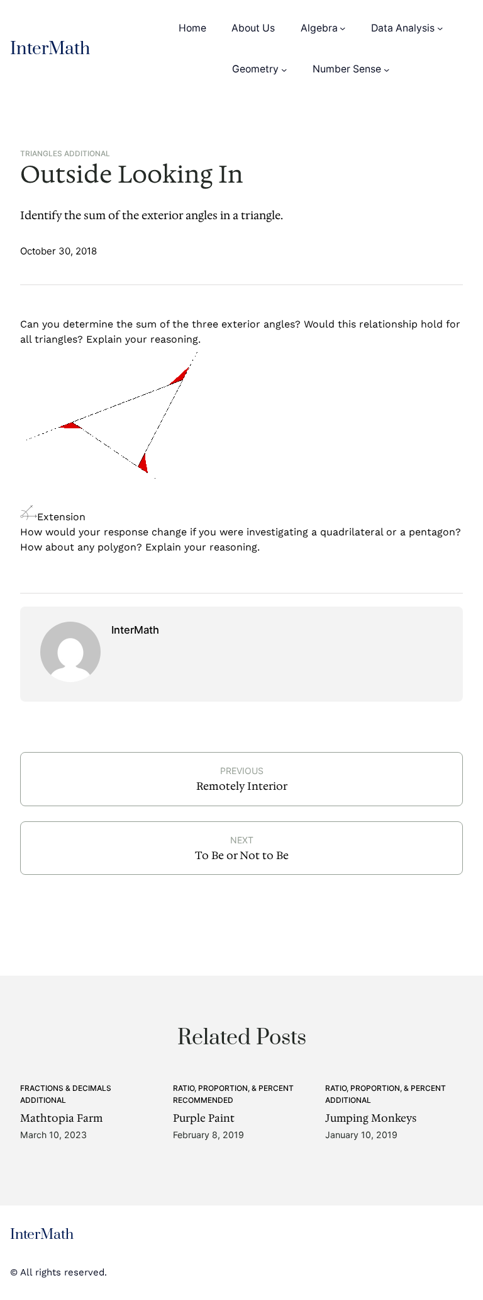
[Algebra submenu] (342, 28)
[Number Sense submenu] (386, 69)
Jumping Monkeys (370, 1118)
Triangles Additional (65, 153)
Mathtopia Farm (61, 1118)
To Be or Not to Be (242, 855)
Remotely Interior (241, 786)
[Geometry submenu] (284, 69)
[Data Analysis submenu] (440, 28)
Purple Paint (204, 1118)
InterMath (50, 49)
